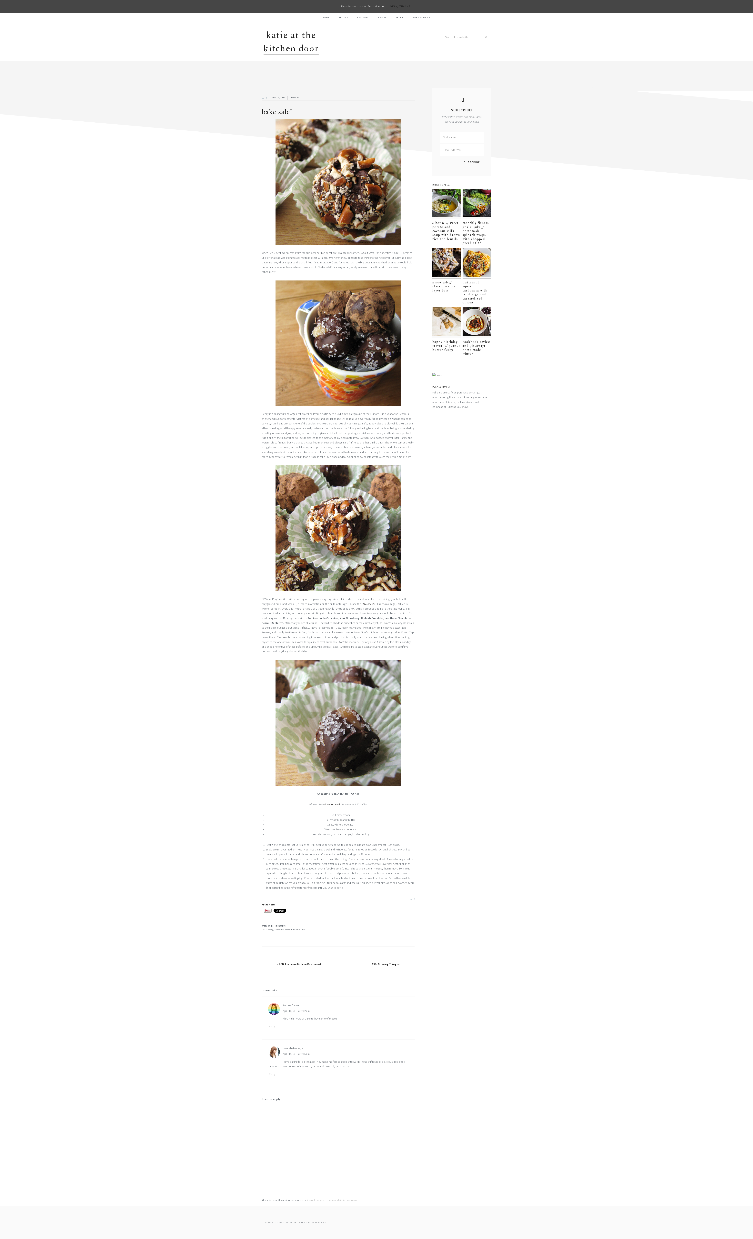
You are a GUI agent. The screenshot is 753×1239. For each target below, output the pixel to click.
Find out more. (375, 6)
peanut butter (299, 929)
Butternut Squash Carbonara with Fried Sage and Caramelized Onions (475, 292)
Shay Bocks (318, 1222)
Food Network (332, 804)
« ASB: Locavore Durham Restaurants (299, 964)
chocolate (279, 929)
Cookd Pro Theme (296, 1222)
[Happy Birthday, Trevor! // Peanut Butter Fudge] (446, 322)
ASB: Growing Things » (385, 964)
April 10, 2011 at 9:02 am (296, 1011)
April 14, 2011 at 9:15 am (296, 1054)
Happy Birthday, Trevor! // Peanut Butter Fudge (446, 346)
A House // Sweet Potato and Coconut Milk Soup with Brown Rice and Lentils (446, 231)
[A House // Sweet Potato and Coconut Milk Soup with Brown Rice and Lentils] (446, 204)
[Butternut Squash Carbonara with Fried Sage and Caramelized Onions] (477, 263)
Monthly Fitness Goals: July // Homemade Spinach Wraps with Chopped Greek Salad (476, 233)
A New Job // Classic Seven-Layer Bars (443, 286)
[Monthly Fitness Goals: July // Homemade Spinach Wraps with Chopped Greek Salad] (477, 204)
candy (270, 929)
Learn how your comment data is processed (332, 1200)
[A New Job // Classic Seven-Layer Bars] (446, 263)
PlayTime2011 (369, 604)
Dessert (294, 97)
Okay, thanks (400, 6)
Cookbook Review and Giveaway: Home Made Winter (476, 348)
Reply (272, 1026)
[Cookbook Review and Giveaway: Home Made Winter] (477, 322)
